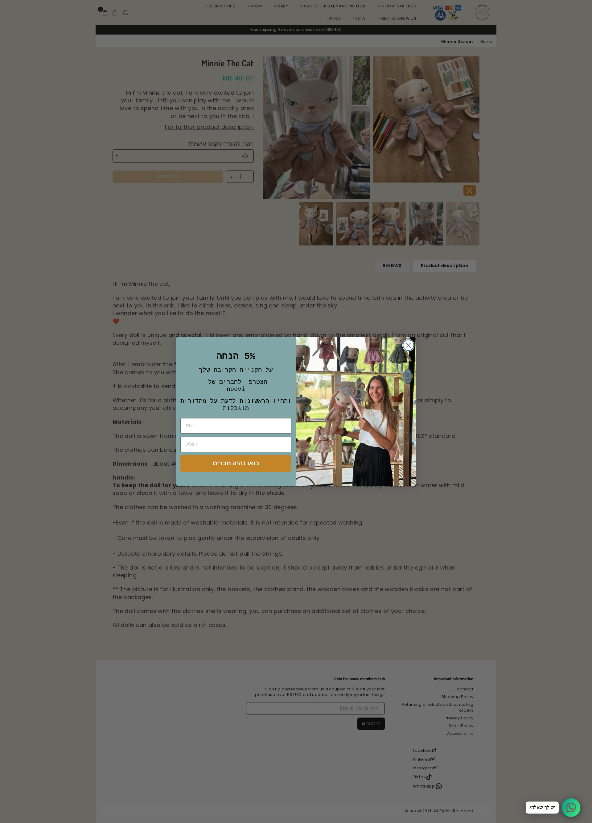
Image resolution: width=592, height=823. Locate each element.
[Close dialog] (408, 345)
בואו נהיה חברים (236, 463)
